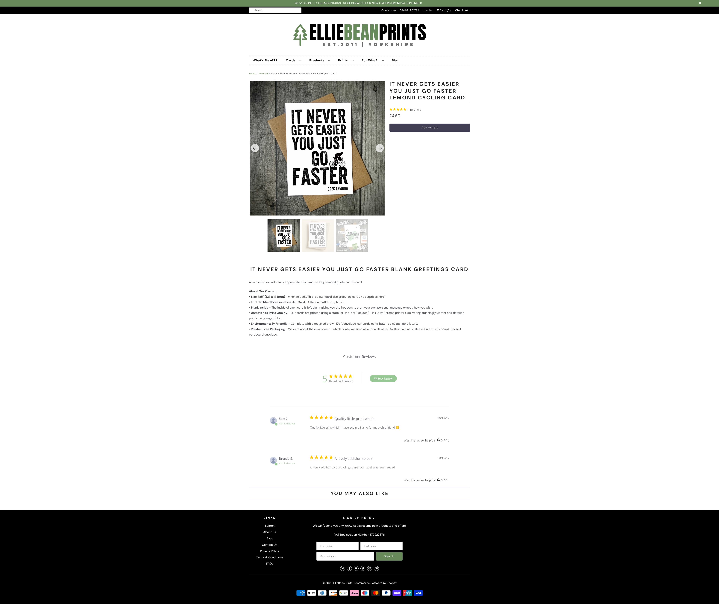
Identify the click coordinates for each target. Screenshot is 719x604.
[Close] (401, 257)
